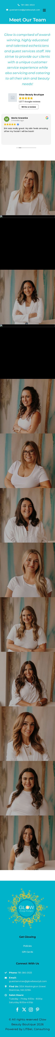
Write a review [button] (28, 107)
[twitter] (24, 1010)
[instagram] (31, 1010)
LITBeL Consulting (36, 1029)
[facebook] (17, 1010)
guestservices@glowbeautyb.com (28, 981)
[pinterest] (38, 1010)
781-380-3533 (25, 972)
